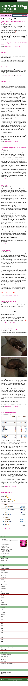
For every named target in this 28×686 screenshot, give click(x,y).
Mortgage (3, 582)
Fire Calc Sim (3, 659)
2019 (2, 626)
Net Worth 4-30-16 (6, 492)
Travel (2, 602)
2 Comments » (18, 75)
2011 (2, 641)
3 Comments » (16, 141)
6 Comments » (16, 406)
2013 (2, 637)
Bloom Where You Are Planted (7, 647)
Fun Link (3, 52)
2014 (2, 635)
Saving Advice (14, 680)
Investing (3, 581)
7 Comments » (16, 179)
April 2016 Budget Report (8, 412)
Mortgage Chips (4, 584)
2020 (2, 625)
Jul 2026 (3, 610)
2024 (2, 618)
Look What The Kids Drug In (9, 329)
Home (2, 15)
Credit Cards (3, 577)
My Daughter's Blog (5, 666)
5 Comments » (16, 244)
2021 (2, 623)
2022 (2, 621)
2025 (2, 616)
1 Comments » (14, 528)
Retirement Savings (5, 593)
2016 (2, 632)
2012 (2, 639)
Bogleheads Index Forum (6, 654)
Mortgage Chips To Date (8, 301)
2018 (2, 628)
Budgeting (3, 570)
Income (2, 579)
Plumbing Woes (5, 250)
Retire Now (3, 590)
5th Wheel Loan (4, 566)
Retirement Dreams (5, 591)
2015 (2, 634)
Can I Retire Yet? (4, 656)
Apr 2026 (3, 614)
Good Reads (3, 661)
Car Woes (4, 185)
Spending (3, 600)
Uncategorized (4, 604)
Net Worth (3, 586)
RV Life (2, 595)
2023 (2, 619)
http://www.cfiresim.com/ (6, 66)
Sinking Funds (4, 560)
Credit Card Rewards (5, 575)
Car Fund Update (4, 572)
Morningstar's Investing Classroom (7, 663)
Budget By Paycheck (5, 568)
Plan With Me (3, 588)
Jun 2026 (3, 612)
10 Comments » (16, 46)
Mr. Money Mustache (5, 665)
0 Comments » (16, 322)
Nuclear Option (4, 649)
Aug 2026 (3, 609)
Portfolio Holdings (4, 558)
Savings (2, 597)
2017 (2, 630)
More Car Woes (5, 81)
